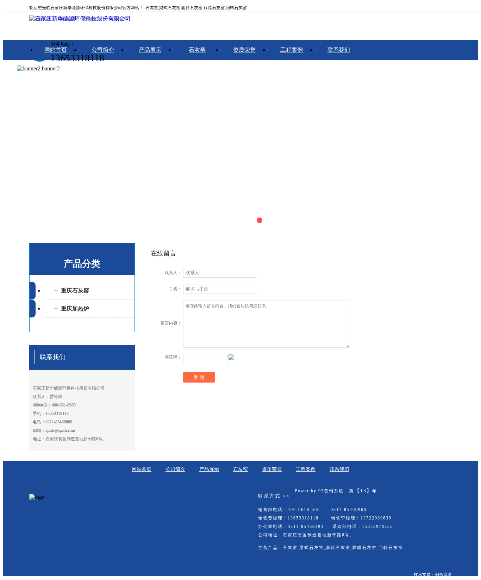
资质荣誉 (244, 50)
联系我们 (338, 50)
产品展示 (150, 50)
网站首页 (55, 50)
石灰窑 (197, 50)
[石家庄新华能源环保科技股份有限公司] (80, 18)
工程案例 (291, 50)
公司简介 (103, 50)
